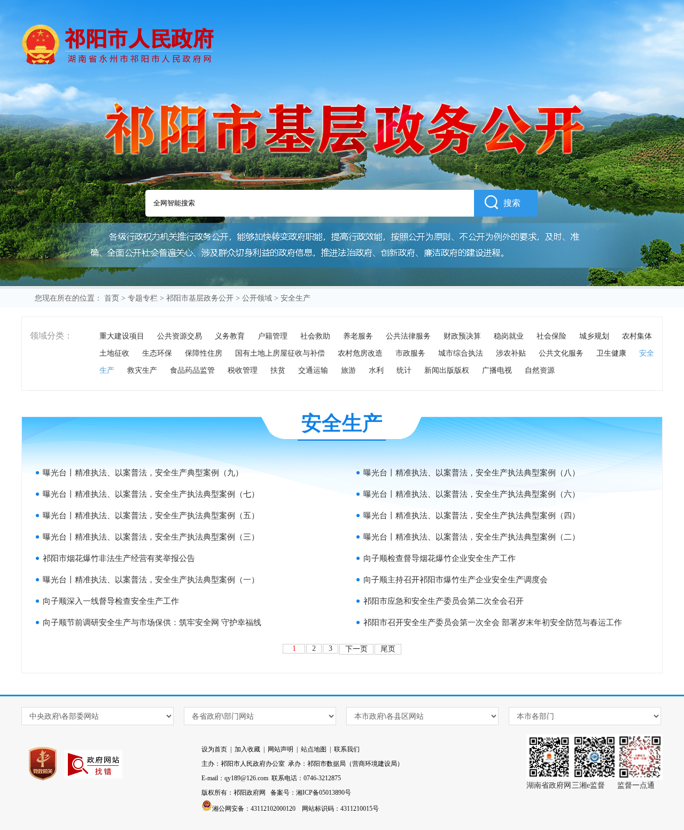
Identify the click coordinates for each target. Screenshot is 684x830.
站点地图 (314, 749)
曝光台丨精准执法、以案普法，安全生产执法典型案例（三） (151, 537)
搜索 (511, 203)
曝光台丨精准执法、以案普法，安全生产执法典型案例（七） (151, 494)
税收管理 (243, 370)
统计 (404, 370)
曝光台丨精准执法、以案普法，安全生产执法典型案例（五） (151, 515)
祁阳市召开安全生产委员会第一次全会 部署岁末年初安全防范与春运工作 (492, 622)
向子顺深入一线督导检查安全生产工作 (111, 601)
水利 (376, 370)
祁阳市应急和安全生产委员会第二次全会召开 (443, 601)
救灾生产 (142, 370)
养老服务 (358, 336)
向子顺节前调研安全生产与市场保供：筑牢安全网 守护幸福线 (152, 622)
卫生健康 (611, 353)
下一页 (356, 649)
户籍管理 (272, 336)
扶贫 (277, 370)
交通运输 (313, 370)
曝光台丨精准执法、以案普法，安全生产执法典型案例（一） (151, 579)
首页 (111, 298)
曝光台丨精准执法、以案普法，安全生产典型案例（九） (143, 472)
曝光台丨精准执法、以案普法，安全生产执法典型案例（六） (471, 494)
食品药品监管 (192, 370)
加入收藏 (247, 749)
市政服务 (410, 353)
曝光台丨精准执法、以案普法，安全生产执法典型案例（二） (471, 537)
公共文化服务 (561, 353)
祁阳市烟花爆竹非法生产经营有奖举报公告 (119, 558)
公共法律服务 (408, 336)
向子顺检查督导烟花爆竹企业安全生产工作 (439, 558)
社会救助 (315, 336)
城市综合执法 (460, 353)
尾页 (387, 649)
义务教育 (230, 336)
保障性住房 (203, 353)
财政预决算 (462, 336)
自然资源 (540, 370)
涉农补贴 (511, 353)
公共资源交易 (179, 336)
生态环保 (157, 353)
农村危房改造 (360, 353)
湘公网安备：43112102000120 (254, 808)
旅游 (348, 370)
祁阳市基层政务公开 (200, 298)
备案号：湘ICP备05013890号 (310, 792)
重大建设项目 (121, 336)
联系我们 (347, 749)
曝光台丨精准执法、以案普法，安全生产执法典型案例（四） (471, 515)
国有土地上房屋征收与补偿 (280, 353)
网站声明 (280, 749)
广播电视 (497, 370)
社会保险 (551, 336)
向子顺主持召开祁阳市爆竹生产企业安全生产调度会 (455, 579)
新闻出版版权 (446, 370)
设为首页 (214, 749)
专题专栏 (143, 298)
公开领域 (257, 298)
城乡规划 (594, 336)
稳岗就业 (509, 336)
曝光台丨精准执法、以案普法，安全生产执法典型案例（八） (471, 472)
